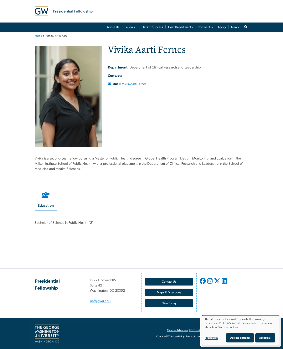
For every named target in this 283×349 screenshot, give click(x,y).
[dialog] (240, 330)
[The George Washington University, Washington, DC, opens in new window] (47, 333)
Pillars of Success (151, 27)
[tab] (46, 200)
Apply (222, 27)
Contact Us (205, 27)
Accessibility (177, 336)
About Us (113, 27)
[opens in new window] (203, 283)
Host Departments (180, 27)
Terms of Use (193, 336)
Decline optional (240, 337)
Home (38, 35)
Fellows (130, 27)
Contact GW (163, 336)
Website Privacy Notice (245, 323)
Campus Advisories (177, 330)
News (235, 27)
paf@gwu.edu (100, 301)
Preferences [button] (211, 337)
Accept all (265, 337)
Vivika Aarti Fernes (134, 83)
